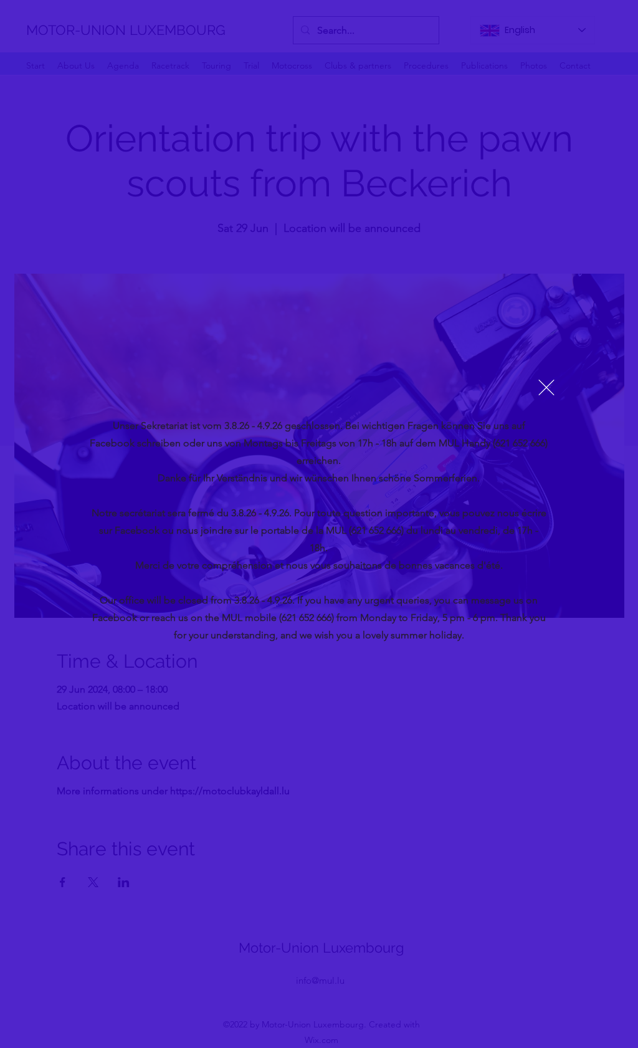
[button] (546, 387)
